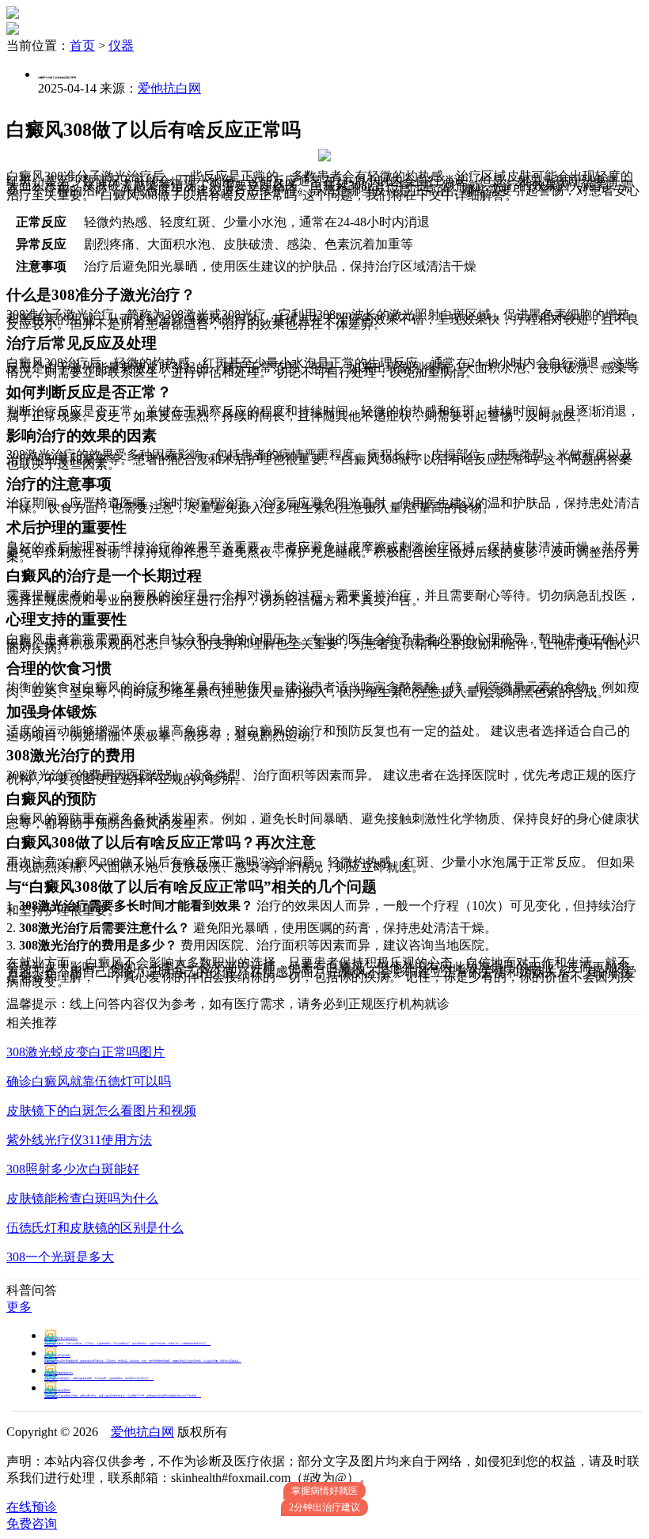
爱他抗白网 (169, 88)
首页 (82, 45)
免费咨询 (31, 1523)
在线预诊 (31, 1507)
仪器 (121, 45)
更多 (19, 1306)
